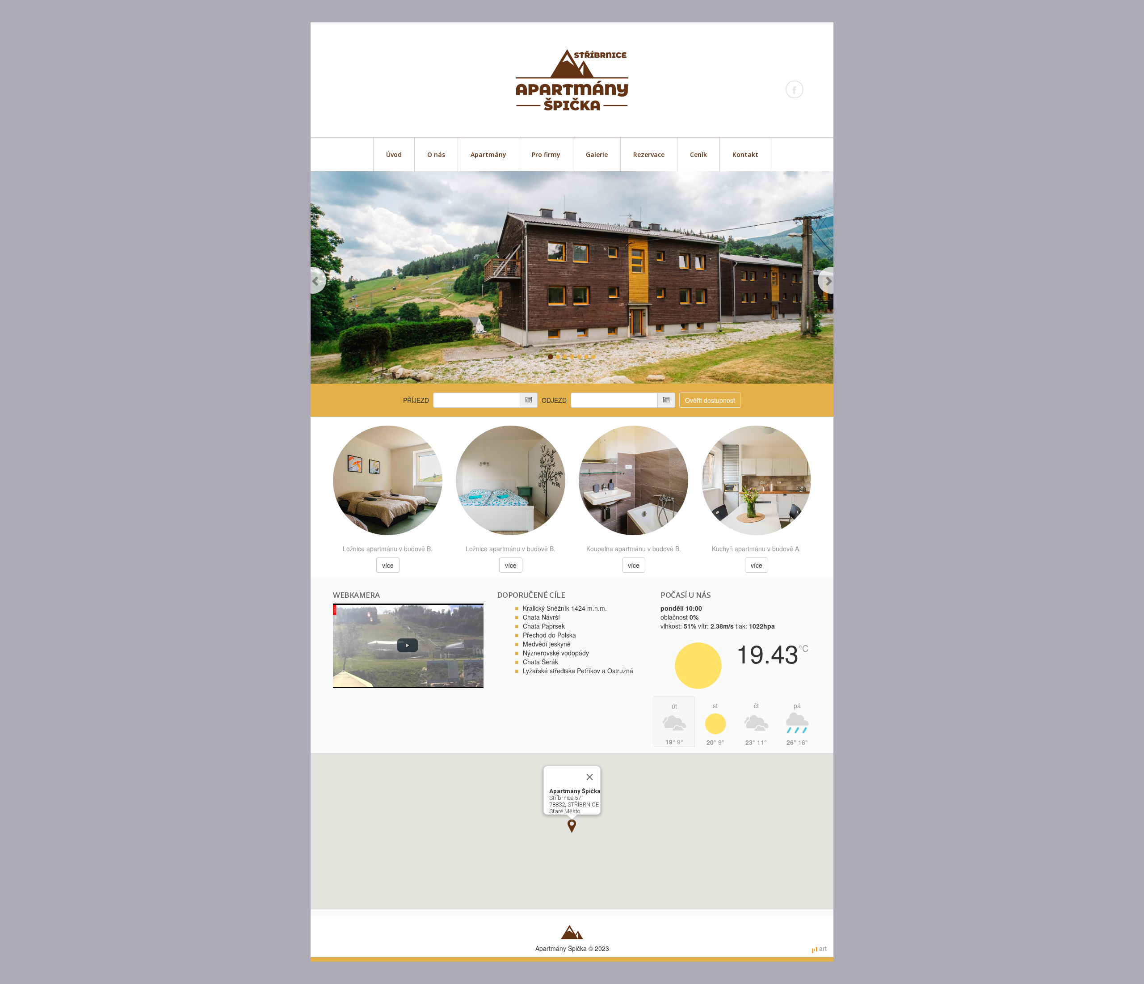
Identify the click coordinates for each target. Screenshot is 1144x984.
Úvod (394, 154)
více (388, 565)
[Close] (590, 777)
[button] (324, 277)
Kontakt (745, 154)
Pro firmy (546, 154)
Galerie (597, 154)
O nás (436, 154)
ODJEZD (554, 400)
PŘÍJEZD (416, 400)
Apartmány (488, 154)
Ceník (698, 154)
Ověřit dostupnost (710, 400)
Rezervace (649, 154)
